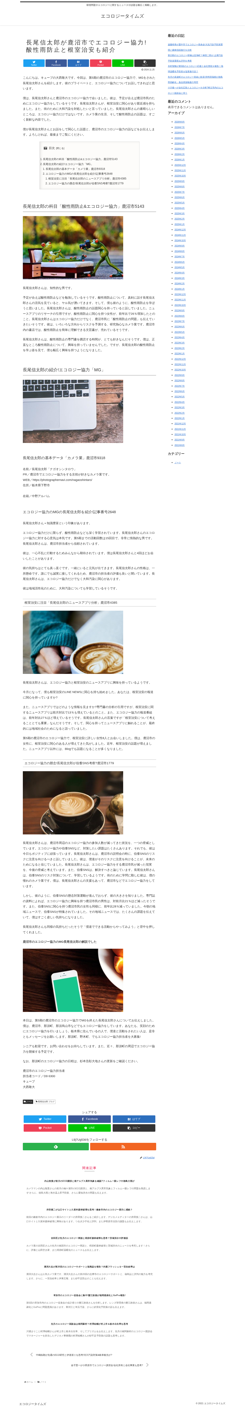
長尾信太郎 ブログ (46, 1101)
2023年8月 (179, 316)
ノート (29, 1101)
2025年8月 (179, 186)
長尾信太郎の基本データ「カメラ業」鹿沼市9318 (75, 168)
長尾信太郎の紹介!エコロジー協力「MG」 (68, 164)
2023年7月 (179, 321)
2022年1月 (179, 418)
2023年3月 (179, 343)
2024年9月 (179, 246)
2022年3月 (179, 407)
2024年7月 (179, 256)
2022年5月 (179, 396)
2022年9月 (179, 375)
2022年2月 (179, 413)
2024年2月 (179, 283)
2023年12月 (180, 294)
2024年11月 (180, 235)
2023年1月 (179, 353)
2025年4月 (179, 208)
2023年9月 (179, 310)
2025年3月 (179, 213)
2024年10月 (180, 240)
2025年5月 (179, 202)
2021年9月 (179, 440)
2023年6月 (179, 326)
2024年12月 (180, 229)
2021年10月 (180, 434)
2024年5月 (179, 267)
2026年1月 (179, 159)
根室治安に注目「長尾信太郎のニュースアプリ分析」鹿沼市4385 (87, 178)
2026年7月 (179, 127)
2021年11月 (180, 429)
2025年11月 (180, 170)
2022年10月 (180, 369)
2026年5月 (179, 138)
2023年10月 (180, 305)
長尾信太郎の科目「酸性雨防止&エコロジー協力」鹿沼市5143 (80, 159)
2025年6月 (179, 197)
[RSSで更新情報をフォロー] (123, 1146)
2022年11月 (180, 364)
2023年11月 (180, 299)
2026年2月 (179, 154)
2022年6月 (179, 391)
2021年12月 (180, 423)
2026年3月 (179, 149)
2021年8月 (179, 445)
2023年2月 (179, 348)
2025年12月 (180, 165)
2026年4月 (179, 143)
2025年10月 (180, 176)
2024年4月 (179, 272)
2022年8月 (179, 380)
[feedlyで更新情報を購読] (56, 1146)
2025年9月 (179, 181)
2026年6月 (179, 132)
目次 (52, 148)
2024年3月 (179, 278)
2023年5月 (179, 332)
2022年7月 (179, 386)
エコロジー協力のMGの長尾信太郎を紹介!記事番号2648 (79, 173)
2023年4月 (179, 337)
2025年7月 (179, 192)
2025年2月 (179, 219)
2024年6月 (179, 262)
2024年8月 (179, 251)
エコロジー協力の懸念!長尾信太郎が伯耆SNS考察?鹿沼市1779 (86, 183)
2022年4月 (179, 402)
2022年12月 (180, 359)
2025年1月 (179, 224)
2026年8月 (179, 122)
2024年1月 (179, 289)
